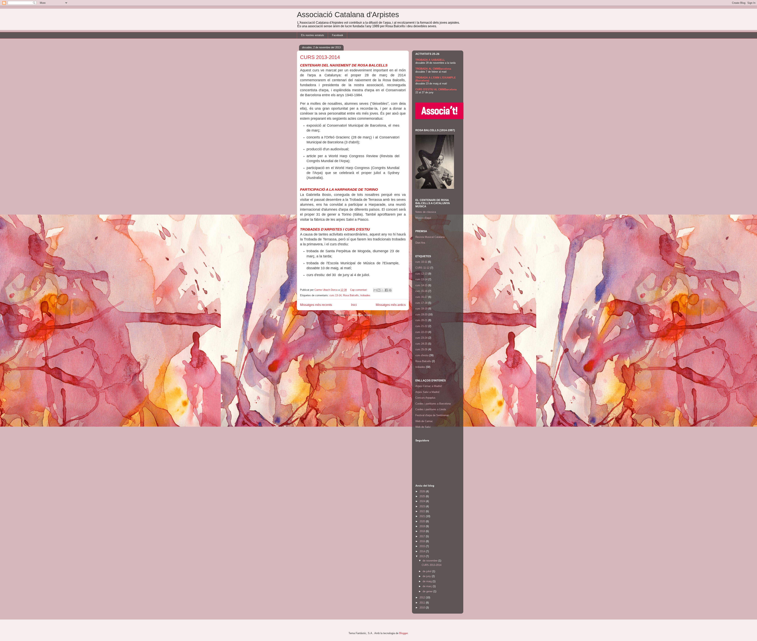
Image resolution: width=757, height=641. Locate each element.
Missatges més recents (316, 304)
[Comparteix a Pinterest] (390, 290)
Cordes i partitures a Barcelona (433, 403)
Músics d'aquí (423, 217)
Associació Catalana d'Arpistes (348, 14)
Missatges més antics (391, 304)
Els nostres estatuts (312, 35)
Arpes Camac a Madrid (428, 386)
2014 (423, 551)
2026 (423, 491)
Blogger (403, 633)
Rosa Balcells (351, 295)
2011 (423, 602)
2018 (423, 531)
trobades (365, 295)
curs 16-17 (421, 296)
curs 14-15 (421, 285)
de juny (427, 576)
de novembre (430, 560)
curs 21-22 (421, 326)
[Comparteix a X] (383, 290)
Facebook (337, 35)
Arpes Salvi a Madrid (427, 392)
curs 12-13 (421, 273)
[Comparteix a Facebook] (386, 290)
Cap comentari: (359, 289)
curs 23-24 (421, 337)
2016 (423, 541)
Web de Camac (424, 421)
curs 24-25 (421, 343)
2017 (423, 536)
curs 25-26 (421, 349)
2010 (423, 607)
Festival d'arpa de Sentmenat (432, 415)
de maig (428, 581)
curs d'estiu (421, 355)
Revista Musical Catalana (430, 236)
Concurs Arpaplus (425, 397)
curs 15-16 (421, 291)
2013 (423, 556)
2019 (423, 526)
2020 (423, 521)
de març (428, 586)
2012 (423, 597)
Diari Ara (420, 242)
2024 (423, 501)
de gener (428, 591)
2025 (423, 496)
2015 (423, 546)
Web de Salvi (423, 426)
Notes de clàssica (425, 211)
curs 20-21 (421, 320)
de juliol (427, 571)
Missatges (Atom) (362, 315)
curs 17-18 (421, 302)
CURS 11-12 (422, 267)
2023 (423, 506)
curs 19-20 (421, 314)
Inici (354, 304)
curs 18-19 (421, 308)
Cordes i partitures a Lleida (430, 409)
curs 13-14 (335, 295)
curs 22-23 (421, 332)
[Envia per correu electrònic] (375, 290)
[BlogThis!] (379, 290)
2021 (423, 516)
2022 (423, 511)
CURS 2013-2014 (320, 57)
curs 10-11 (421, 261)
